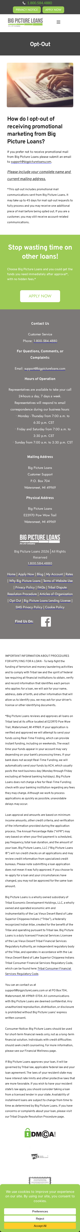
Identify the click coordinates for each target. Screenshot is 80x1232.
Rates (69, 574)
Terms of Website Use (58, 580)
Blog (40, 574)
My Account (54, 574)
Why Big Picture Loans (24, 580)
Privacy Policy (25, 587)
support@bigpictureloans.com (31, 162)
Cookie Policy (54, 607)
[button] (58, 22)
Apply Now (26, 574)
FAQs (41, 587)
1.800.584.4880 (45, 340)
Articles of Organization (56, 594)
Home (11, 574)
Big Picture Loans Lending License (47, 600)
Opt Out (15, 600)
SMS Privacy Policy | (30, 607)
